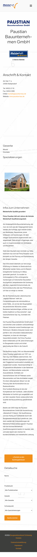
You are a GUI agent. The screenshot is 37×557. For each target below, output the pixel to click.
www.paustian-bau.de (16, 96)
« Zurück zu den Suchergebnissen (18, 458)
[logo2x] (10, 4)
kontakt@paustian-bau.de (17, 94)
